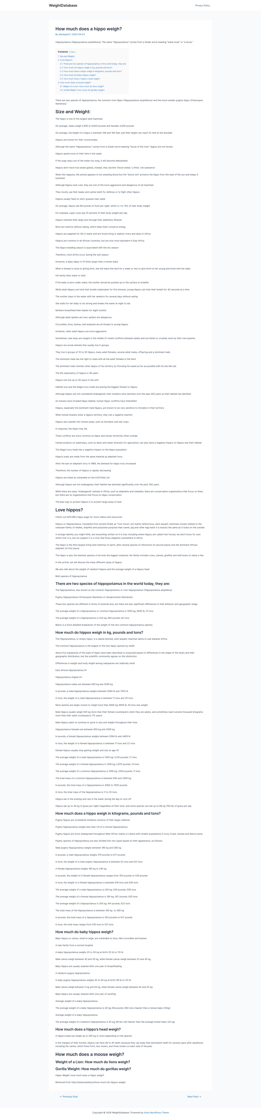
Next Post (194, 1096)
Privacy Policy (202, 5)
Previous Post (69, 1096)
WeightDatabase (63, 5)
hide (72, 52)
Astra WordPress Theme (156, 1112)
